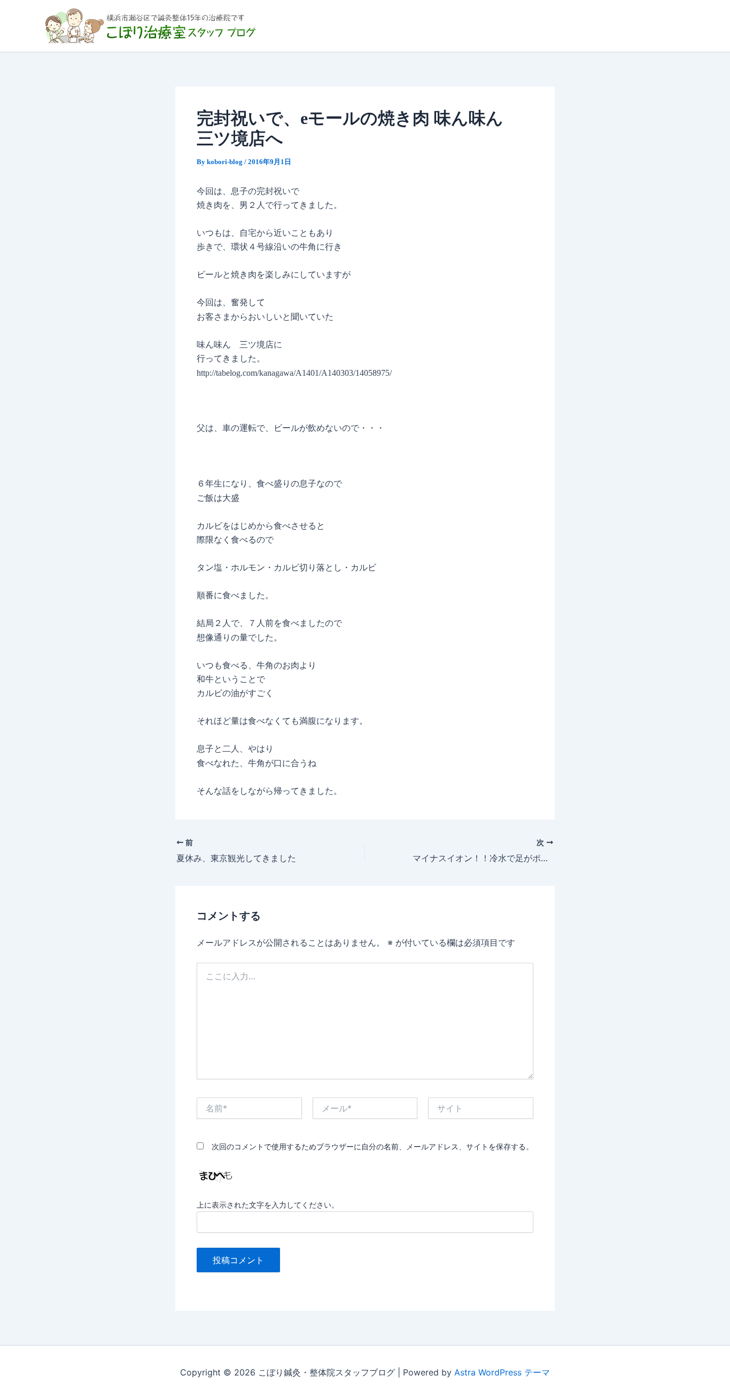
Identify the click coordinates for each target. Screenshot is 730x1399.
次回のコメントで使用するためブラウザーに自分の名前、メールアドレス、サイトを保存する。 (372, 1146)
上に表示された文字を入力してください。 (268, 1204)
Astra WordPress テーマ (502, 1372)
